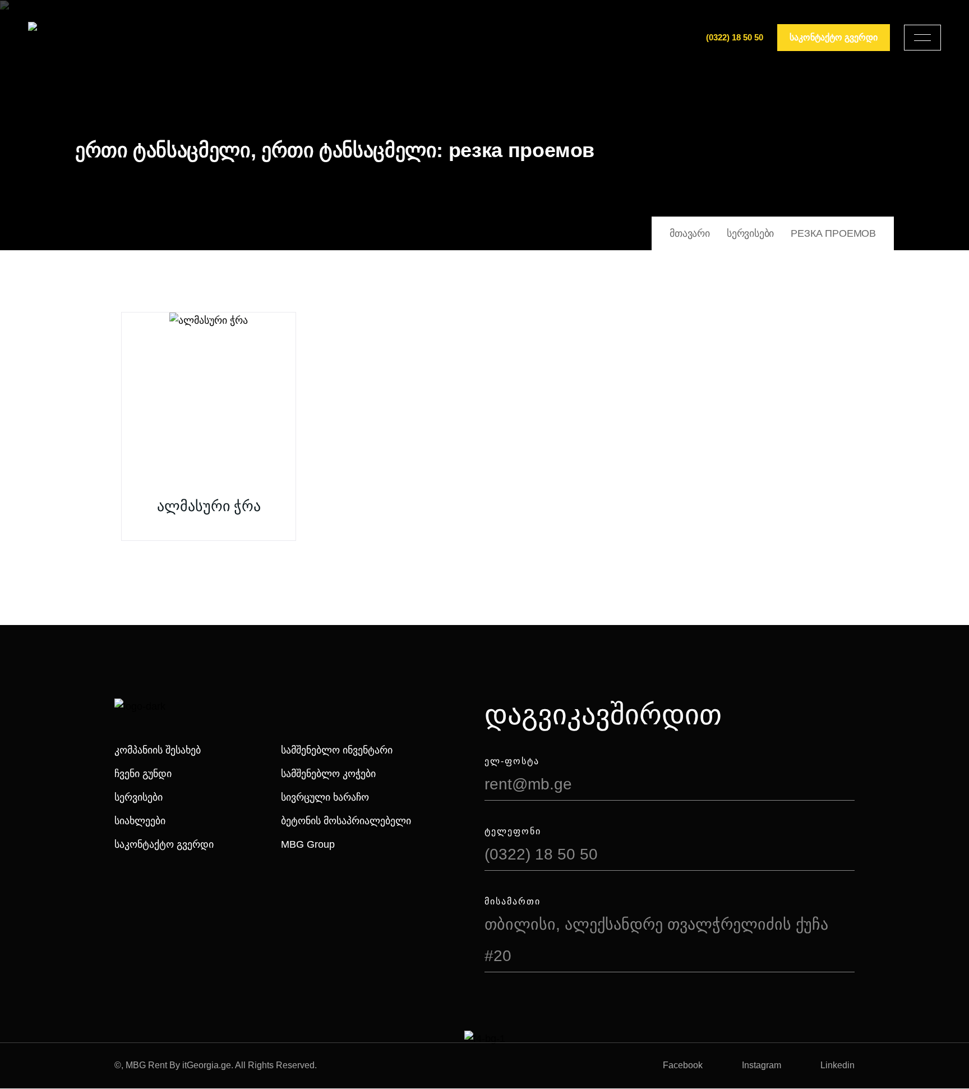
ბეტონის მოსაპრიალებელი (346, 820)
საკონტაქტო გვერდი (164, 844)
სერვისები (138, 797)
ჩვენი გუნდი (143, 773)
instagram (761, 1065)
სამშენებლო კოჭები (328, 773)
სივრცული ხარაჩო (325, 797)
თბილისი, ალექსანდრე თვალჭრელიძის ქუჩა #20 (656, 940)
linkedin (837, 1065)
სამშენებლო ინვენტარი (337, 750)
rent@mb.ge (528, 784)
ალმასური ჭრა (209, 506)
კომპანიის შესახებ (157, 750)
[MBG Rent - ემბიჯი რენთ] (68, 37)
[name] (922, 37)
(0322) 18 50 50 (734, 37)
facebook (683, 1065)
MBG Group (308, 844)
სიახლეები (139, 820)
